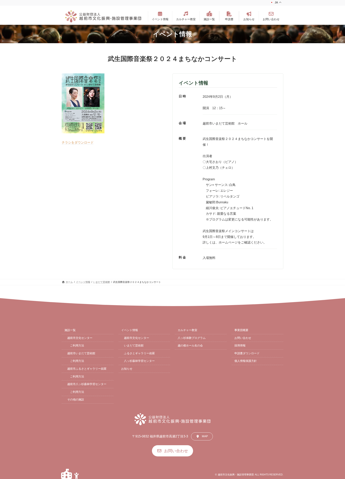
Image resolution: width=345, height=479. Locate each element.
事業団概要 (241, 330)
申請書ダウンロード (247, 353)
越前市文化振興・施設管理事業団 (236, 474)
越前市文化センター (79, 337)
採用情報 (240, 345)
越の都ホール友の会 (190, 345)
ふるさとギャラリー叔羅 (139, 353)
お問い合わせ (242, 337)
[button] (160, 16)
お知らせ (126, 368)
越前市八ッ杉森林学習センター (86, 384)
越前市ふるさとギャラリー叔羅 (86, 368)
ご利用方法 (77, 345)
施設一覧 (70, 330)
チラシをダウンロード (78, 142)
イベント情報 (129, 330)
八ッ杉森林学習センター (139, 360)
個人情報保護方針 (245, 360)
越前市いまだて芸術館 (81, 353)
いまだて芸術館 (134, 345)
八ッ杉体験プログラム (192, 337)
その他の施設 (75, 399)
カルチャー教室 (187, 330)
